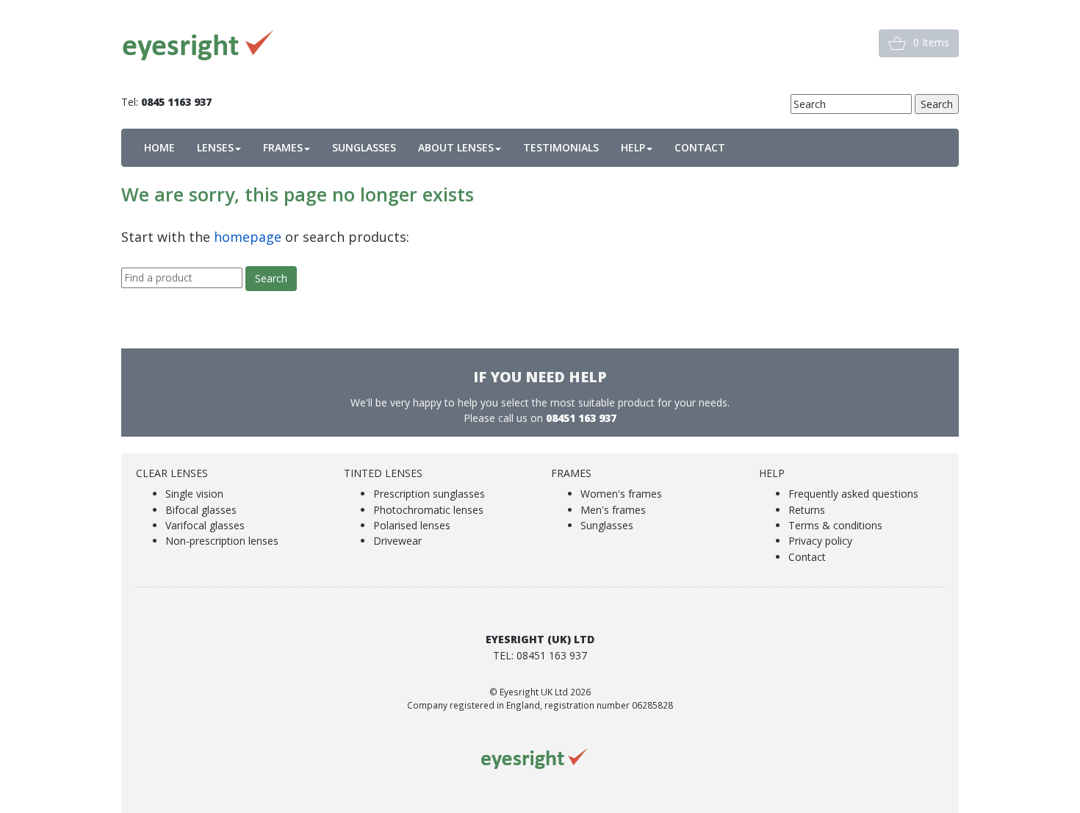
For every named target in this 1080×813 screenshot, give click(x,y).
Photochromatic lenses (428, 510)
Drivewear (397, 541)
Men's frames (613, 510)
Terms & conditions (835, 525)
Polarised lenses (411, 525)
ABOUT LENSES (456, 147)
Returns (806, 510)
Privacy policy (820, 541)
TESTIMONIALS (561, 147)
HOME (159, 147)
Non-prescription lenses (221, 541)
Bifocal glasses (201, 510)
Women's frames (621, 494)
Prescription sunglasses (429, 494)
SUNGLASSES (364, 147)
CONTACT (699, 147)
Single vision (194, 494)
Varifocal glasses (205, 525)
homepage (247, 237)
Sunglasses (606, 525)
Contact (807, 557)
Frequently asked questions (853, 494)
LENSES (215, 147)
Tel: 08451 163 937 (540, 655)
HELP (633, 147)
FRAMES (283, 147)
